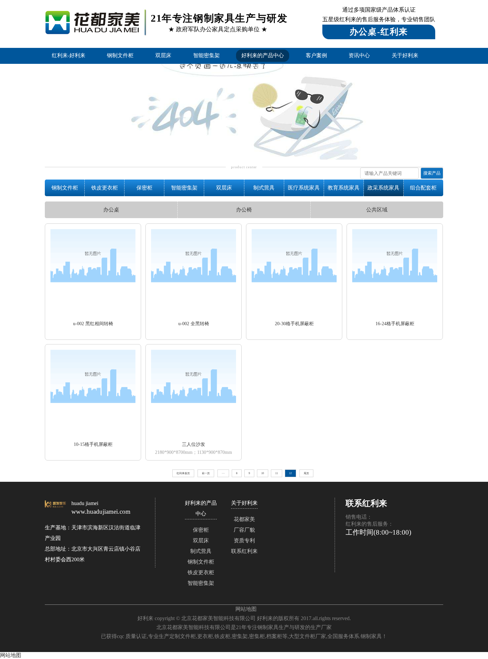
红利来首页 (183, 473)
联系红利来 (244, 551)
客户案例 (316, 55)
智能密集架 (206, 55)
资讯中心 (359, 55)
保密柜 (144, 188)
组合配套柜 (423, 188)
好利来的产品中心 (262, 55)
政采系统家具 (383, 188)
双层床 (163, 55)
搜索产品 (432, 173)
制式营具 (264, 188)
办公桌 (111, 209)
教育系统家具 (344, 188)
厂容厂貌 (244, 530)
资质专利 (244, 540)
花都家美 (244, 519)
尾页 (306, 473)
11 (276, 473)
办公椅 (244, 209)
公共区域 (376, 209)
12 (290, 473)
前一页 (206, 473)
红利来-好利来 (68, 55)
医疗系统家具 (304, 188)
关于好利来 (405, 55)
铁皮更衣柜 (104, 188)
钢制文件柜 (120, 55)
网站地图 (246, 609)
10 (262, 473)
